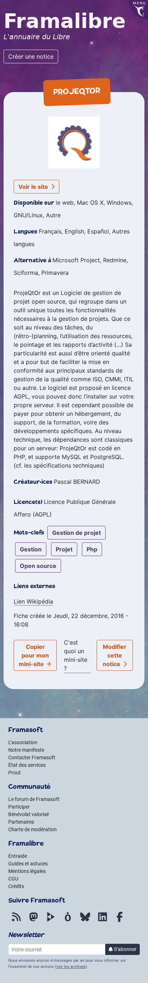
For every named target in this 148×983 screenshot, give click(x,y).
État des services (27, 765)
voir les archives (70, 966)
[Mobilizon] (68, 921)
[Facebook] (120, 921)
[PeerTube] (51, 921)
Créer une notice (31, 56)
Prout (14, 772)
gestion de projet (76, 532)
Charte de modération (32, 829)
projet (64, 549)
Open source (38, 565)
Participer (19, 807)
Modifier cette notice (115, 655)
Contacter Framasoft (31, 757)
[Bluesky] (85, 921)
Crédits (16, 886)
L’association (22, 742)
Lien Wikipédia (33, 601)
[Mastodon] (33, 921)
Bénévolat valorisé (28, 814)
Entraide (17, 856)
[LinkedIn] (102, 921)
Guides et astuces (28, 863)
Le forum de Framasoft (34, 799)
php (92, 549)
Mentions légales (27, 871)
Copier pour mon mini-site (34, 655)
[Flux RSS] (16, 921)
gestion (31, 549)
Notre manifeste (26, 750)
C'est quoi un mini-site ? (75, 655)
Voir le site (34, 186)
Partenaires (21, 822)
